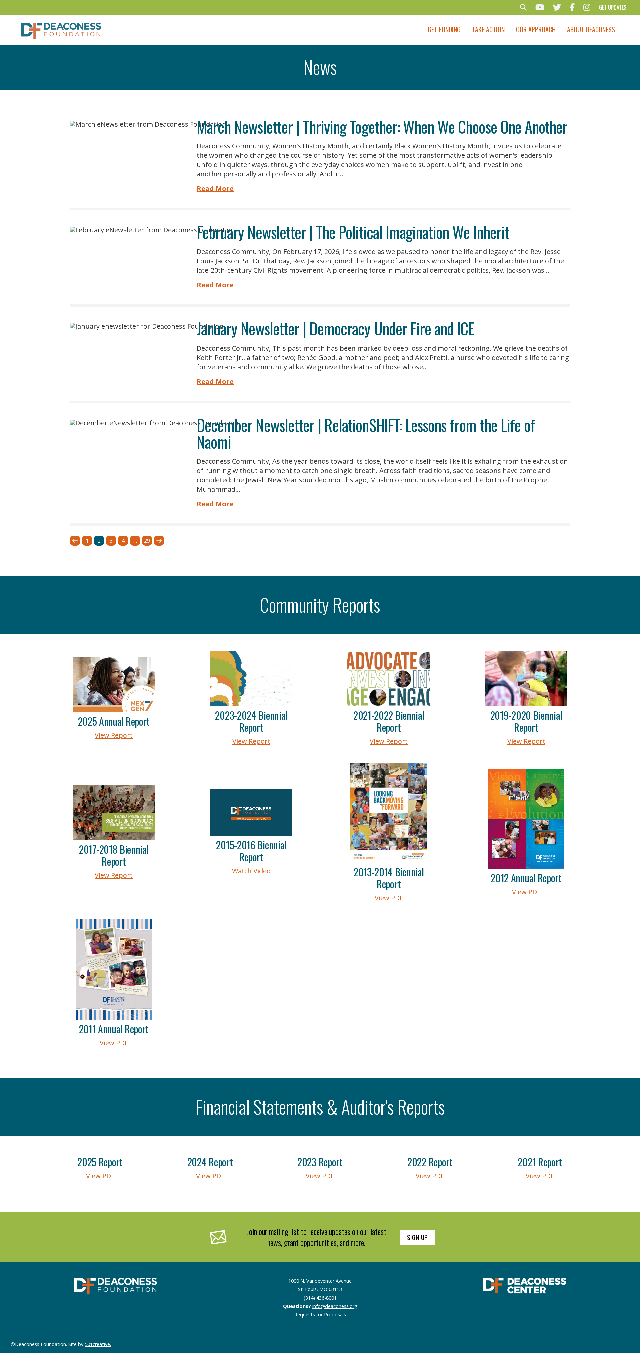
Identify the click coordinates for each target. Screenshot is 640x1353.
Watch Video (251, 870)
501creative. (98, 1344)
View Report (114, 735)
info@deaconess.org (334, 1306)
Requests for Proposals (320, 1314)
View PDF (389, 897)
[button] (523, 7)
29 (147, 540)
